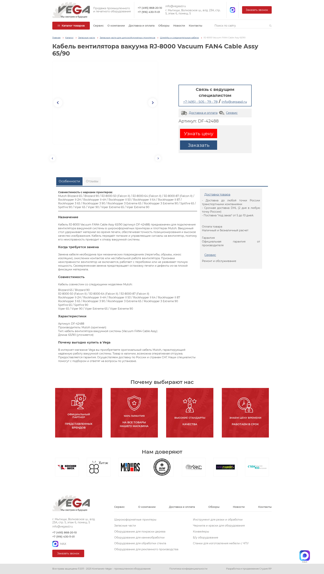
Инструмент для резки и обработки (218, 519)
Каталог (69, 37)
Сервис (98, 25)
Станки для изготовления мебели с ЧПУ (221, 543)
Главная (56, 37)
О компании (116, 25)
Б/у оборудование (205, 537)
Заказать (198, 145)
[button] (270, 25)
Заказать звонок (257, 10)
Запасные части (86, 37)
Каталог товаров (73, 25)
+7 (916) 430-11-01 (149, 12)
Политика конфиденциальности (188, 568)
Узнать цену (198, 133)
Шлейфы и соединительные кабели (179, 37)
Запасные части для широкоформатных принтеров (127, 37)
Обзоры (164, 25)
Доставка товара (217, 194)
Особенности (69, 181)
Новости (179, 25)
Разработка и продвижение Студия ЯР (249, 568)
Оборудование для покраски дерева (139, 531)
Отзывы (92, 181)
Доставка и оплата (141, 25)
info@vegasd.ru (175, 6)
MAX (63, 544)
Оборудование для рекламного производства (146, 549)
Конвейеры (201, 531)
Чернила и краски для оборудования (219, 525)
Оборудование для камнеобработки (139, 537)
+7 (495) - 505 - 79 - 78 (200, 102)
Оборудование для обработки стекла (140, 543)
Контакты (195, 25)
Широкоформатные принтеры (135, 519)
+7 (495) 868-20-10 (150, 8)
